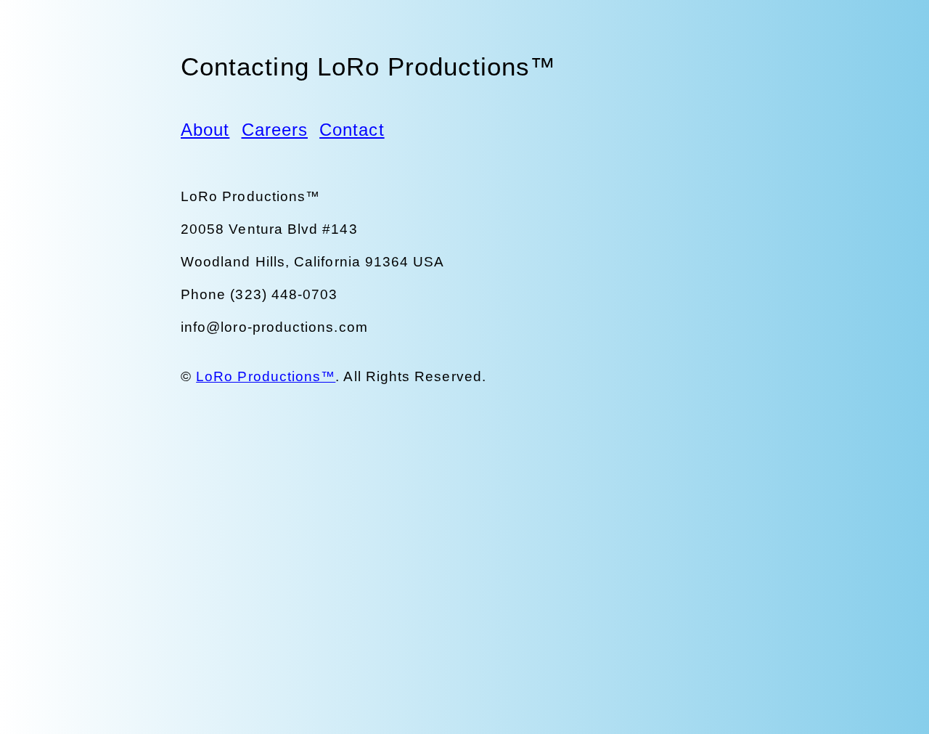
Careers (275, 129)
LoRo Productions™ (265, 376)
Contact (352, 129)
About (205, 129)
